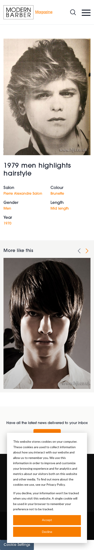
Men (7, 208)
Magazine (43, 12)
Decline (47, 532)
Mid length (59, 208)
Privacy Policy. (55, 484)
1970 (7, 223)
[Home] (18, 12)
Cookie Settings (17, 545)
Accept (47, 520)
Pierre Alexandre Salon (22, 194)
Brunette (57, 194)
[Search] (73, 12)
